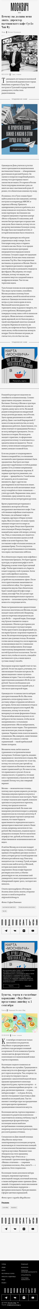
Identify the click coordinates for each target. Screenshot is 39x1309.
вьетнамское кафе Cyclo (9, 907)
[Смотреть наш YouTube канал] (32, 930)
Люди (3, 32)
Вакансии (24, 1267)
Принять (11, 985)
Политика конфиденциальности (29, 1271)
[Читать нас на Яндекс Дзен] (24, 930)
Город (4, 1010)
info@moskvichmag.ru (14, 1305)
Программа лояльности (25, 1279)
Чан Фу (4, 911)
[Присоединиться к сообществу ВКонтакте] (15, 930)
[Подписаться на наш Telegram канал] (6, 930)
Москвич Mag (12, 1302)
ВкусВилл (13, 1207)
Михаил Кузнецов (14, 32)
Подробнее (28, 986)
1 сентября (5, 1207)
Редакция (24, 1264)
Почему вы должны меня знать (27, 907)
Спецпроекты (26, 1275)
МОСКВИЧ (20, 7)
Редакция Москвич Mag (16, 1010)
